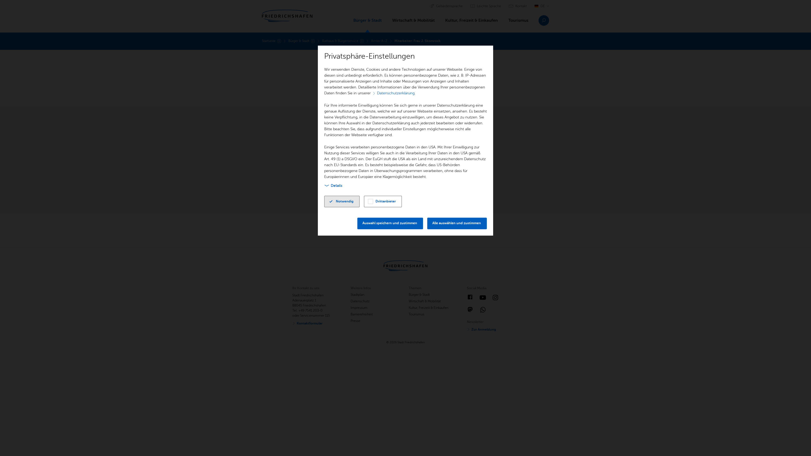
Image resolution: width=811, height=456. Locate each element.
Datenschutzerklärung (396, 93)
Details (336, 185)
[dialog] (405, 228)
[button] (342, 201)
